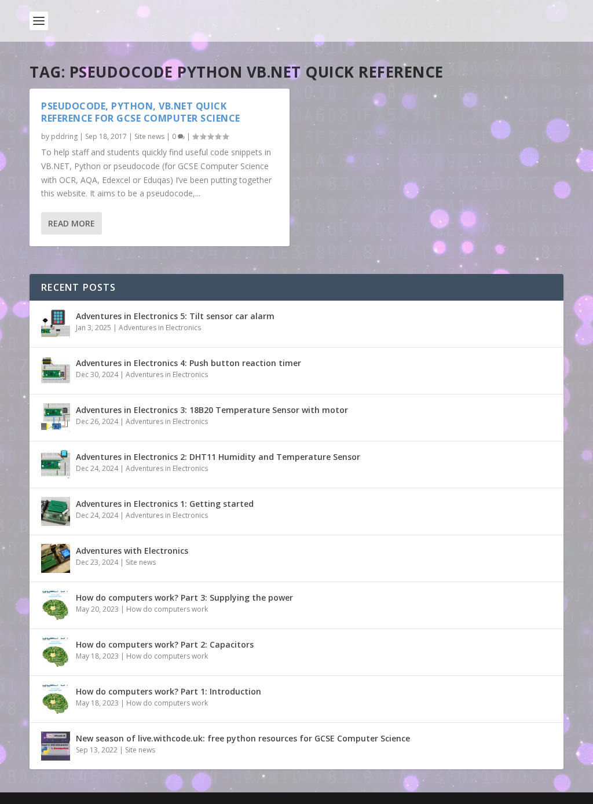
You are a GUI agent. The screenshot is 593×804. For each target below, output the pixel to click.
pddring (64, 136)
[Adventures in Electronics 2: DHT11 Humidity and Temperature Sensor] (55, 464)
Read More (71, 223)
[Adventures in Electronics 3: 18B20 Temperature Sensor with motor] (55, 417)
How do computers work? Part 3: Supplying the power (184, 597)
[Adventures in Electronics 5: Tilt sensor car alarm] (55, 323)
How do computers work (167, 609)
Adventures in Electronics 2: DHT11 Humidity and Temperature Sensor (218, 456)
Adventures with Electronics (132, 550)
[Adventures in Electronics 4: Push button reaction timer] (55, 370)
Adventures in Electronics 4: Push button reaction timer (188, 362)
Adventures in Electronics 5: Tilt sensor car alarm (175, 315)
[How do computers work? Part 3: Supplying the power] (55, 605)
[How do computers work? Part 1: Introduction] (55, 699)
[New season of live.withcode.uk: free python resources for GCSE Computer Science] (55, 746)
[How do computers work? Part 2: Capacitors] (55, 652)
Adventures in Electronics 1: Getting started (165, 503)
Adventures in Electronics (160, 327)
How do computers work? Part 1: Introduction (168, 691)
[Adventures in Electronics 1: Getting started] (55, 511)
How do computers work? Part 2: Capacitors (165, 644)
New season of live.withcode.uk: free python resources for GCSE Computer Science (243, 738)
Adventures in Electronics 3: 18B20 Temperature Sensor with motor (212, 409)
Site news (149, 136)
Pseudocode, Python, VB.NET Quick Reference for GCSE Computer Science (140, 112)
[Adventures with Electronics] (55, 558)
